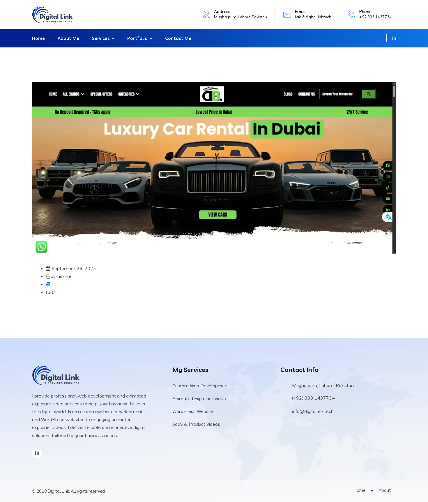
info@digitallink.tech (313, 16)
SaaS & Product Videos (196, 424)
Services (101, 38)
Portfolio (137, 38)
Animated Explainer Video (199, 398)
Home (38, 38)
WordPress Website (193, 411)
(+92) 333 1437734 (313, 398)
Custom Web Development (200, 386)
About (385, 490)
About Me (68, 38)
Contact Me (178, 38)
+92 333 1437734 (375, 16)
